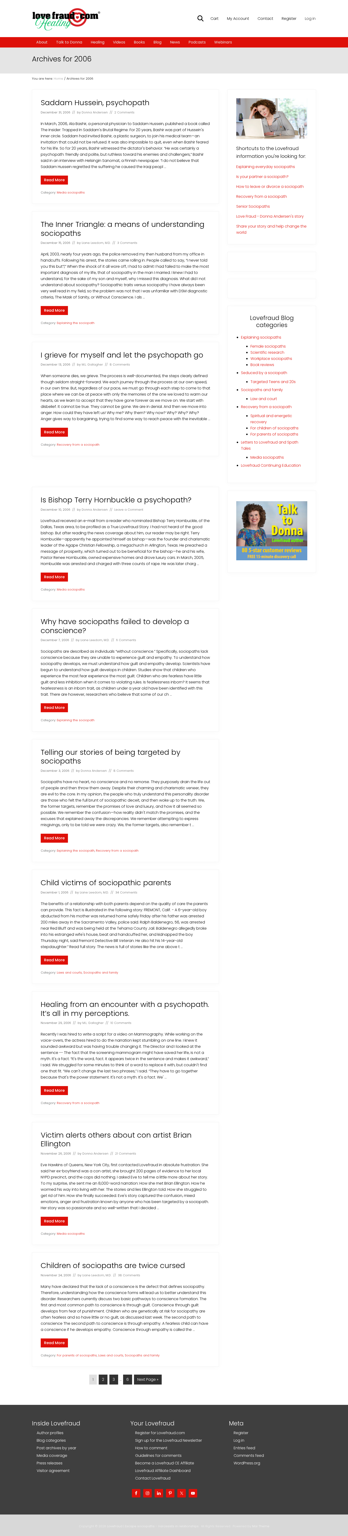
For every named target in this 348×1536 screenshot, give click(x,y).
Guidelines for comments (158, 1455)
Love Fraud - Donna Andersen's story (270, 216)
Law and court (263, 398)
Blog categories (51, 1440)
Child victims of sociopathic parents (106, 882)
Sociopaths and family (100, 973)
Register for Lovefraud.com (160, 1433)
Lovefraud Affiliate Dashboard (163, 1470)
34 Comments (126, 892)
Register (241, 1433)
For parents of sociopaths (77, 1355)
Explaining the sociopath (75, 323)
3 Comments (127, 243)
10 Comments (120, 1023)
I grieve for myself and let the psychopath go (122, 355)
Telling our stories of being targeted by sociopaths (110, 756)
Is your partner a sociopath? (262, 176)
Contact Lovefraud (152, 1478)
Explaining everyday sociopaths (265, 166)
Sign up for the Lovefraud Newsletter (168, 1440)
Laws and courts (69, 973)
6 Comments (126, 640)
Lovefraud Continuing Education (271, 465)
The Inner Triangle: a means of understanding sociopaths (123, 228)
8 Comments (120, 364)
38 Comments (129, 1275)
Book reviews (262, 364)
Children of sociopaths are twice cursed (113, 1265)
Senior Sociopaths (253, 206)
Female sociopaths (268, 346)
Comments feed (249, 1455)
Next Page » (147, 1380)
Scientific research (267, 352)
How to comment (151, 1448)
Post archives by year (56, 1448)
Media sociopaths (71, 192)
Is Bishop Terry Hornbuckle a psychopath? (116, 500)
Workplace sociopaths (271, 358)
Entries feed (244, 1448)
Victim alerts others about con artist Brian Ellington (116, 1139)
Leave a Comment (128, 510)
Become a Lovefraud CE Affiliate (164, 1463)
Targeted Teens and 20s (273, 381)
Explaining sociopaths (261, 337)
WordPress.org (247, 1463)
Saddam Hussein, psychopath (95, 102)
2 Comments (124, 112)
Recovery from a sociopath (78, 445)
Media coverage (52, 1455)
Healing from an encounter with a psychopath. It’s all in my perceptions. (125, 1008)
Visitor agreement (53, 1470)
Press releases (49, 1463)
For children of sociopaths (274, 428)
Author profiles (50, 1433)
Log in (310, 18)
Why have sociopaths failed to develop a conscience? (115, 626)
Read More (54, 181)
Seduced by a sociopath (264, 372)
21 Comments (125, 1154)
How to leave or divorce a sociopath (270, 186)
